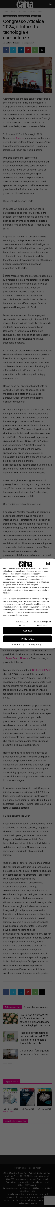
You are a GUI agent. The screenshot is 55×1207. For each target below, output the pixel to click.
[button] (48, 563)
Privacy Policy (35, 644)
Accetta (27, 630)
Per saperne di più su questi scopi (42, 623)
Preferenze (27, 638)
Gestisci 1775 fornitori (22, 623)
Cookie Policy (18, 644)
